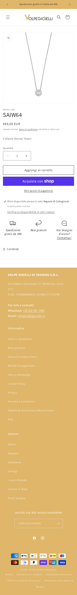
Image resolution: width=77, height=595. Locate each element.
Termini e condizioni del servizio (24, 580)
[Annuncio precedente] (7, 4)
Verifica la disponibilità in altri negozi (31, 212)
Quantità (8, 148)
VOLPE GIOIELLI (36, 569)
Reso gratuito (16, 348)
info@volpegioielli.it (31, 316)
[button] (8, 17)
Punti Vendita (16, 498)
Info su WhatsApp (19, 375)
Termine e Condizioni (21, 401)
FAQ (10, 419)
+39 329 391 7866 (33, 310)
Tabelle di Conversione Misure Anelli (31, 410)
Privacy (12, 392)
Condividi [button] (13, 249)
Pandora (13, 453)
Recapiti (40, 586)
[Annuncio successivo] (69, 4)
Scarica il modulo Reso (22, 357)
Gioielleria (14, 462)
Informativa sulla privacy (59, 574)
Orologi (12, 471)
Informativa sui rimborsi (29, 574)
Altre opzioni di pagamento (38, 190)
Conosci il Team (18, 489)
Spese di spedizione (28, 129)
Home (11, 444)
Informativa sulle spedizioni (59, 580)
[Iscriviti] (58, 523)
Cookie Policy (16, 383)
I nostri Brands (17, 480)
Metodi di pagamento (21, 365)
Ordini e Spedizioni (20, 339)
